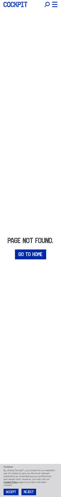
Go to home (31, 254)
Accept (11, 492)
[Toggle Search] (47, 4)
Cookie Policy (11, 482)
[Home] (15, 4)
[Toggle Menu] (54, 4)
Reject (29, 492)
